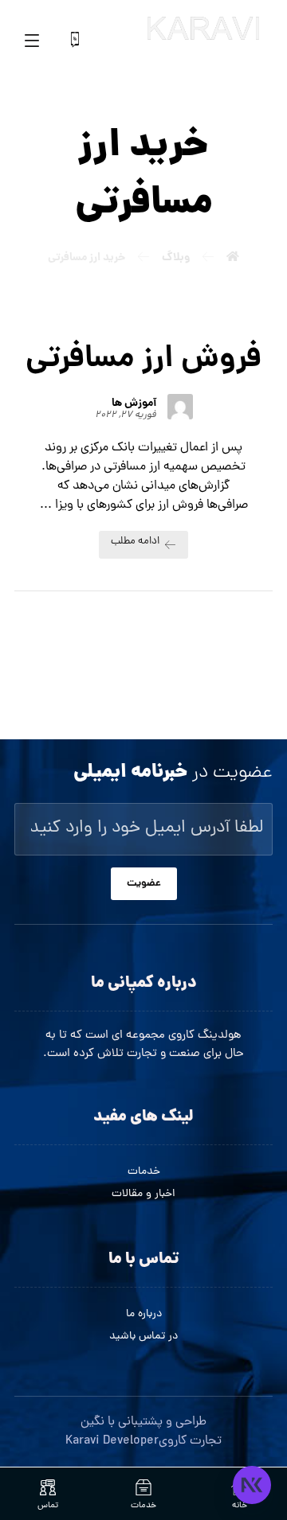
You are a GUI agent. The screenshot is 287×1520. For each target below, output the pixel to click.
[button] (31, 39)
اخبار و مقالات (143, 1194)
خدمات (144, 1171)
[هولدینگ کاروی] (203, 28)
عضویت (144, 883)
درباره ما (144, 1314)
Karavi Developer (112, 1441)
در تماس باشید (143, 1336)
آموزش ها (134, 403)
